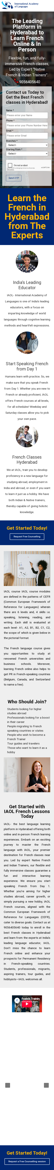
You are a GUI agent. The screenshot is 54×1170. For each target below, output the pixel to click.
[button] (27, 536)
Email (9, 131)
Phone (10, 120)
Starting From (14, 149)
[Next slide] (46, 1085)
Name (10, 110)
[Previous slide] (7, 1085)
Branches (11, 141)
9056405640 (29, 82)
